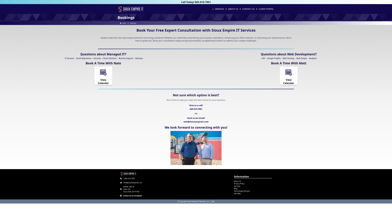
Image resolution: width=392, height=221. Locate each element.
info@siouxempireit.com (196, 121)
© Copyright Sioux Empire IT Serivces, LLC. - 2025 (196, 201)
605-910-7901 (196, 109)
